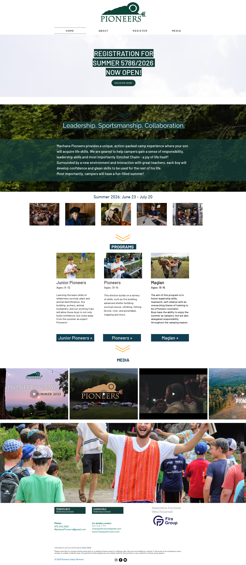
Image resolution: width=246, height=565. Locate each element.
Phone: (58, 523)
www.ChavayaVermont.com (105, 531)
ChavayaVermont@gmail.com (106, 528)
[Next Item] (241, 394)
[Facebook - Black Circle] (120, 560)
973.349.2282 (61, 526)
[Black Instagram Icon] (116, 560)
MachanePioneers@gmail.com (70, 529)
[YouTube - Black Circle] (125, 560)
